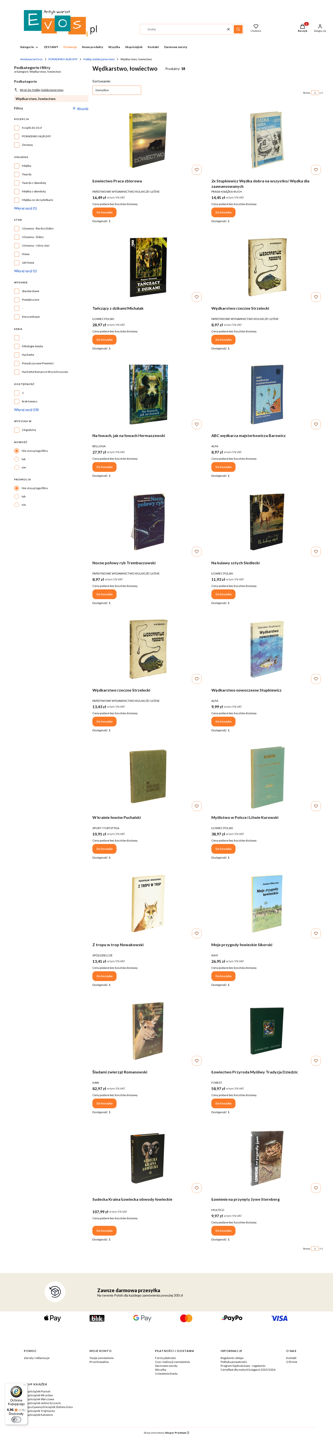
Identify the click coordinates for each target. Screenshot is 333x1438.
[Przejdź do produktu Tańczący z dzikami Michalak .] (148, 267)
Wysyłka (160, 1369)
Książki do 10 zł (32, 127)
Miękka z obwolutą (34, 191)
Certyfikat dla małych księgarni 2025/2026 (248, 1369)
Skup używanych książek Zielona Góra (48, 1407)
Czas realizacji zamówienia (172, 1362)
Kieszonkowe (31, 316)
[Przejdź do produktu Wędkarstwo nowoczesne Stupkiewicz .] (267, 649)
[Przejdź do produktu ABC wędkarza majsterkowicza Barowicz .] (267, 394)
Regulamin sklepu (232, 1358)
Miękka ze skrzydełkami (37, 200)
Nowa (25, 254)
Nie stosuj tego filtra (35, 451)
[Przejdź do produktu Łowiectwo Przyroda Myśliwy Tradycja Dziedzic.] (267, 1031)
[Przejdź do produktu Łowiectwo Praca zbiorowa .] (148, 140)
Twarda (26, 174)
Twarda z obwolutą (34, 183)
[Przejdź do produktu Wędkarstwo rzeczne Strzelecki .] (267, 267)
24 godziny (29, 430)
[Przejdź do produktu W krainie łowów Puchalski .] (148, 776)
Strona (306, 92)
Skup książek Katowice (38, 1415)
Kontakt (291, 1358)
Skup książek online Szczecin (42, 1403)
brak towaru (29, 401)
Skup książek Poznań (37, 1391)
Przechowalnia (99, 1362)
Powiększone (30, 299)
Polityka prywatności (234, 1362)
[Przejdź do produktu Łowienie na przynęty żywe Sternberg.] (267, 1158)
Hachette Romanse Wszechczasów (45, 372)
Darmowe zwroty (166, 1366)
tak (24, 459)
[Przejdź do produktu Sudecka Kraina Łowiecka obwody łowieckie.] (148, 1158)
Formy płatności (165, 1358)
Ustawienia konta (166, 1373)
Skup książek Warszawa (39, 1399)
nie (24, 467)
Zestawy (27, 145)
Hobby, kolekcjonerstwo (99, 59)
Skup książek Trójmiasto (39, 1411)
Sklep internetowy (165, 1432)
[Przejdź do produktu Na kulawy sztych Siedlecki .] (267, 521)
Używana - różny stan (35, 245)
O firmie (291, 1362)
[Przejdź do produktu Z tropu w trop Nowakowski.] (148, 903)
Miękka (26, 166)
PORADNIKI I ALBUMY (63, 59)
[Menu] (25, 1386)
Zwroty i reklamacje (36, 1358)
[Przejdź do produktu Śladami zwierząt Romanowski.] (148, 1031)
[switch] (16, 1419)
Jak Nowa (28, 262)
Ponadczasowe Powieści (38, 363)
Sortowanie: (101, 81)
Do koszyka (104, 212)
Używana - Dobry (33, 237)
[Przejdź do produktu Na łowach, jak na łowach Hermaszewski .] (148, 394)
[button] (238, 29)
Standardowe (30, 291)
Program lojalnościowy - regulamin (243, 1366)
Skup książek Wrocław (38, 1395)
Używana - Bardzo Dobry (38, 228)
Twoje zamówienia (101, 1358)
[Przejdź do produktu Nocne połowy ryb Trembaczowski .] (148, 521)
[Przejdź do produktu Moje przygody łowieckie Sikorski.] (267, 903)
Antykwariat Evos (31, 59)
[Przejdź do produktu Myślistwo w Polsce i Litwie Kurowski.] (267, 776)
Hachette (28, 355)
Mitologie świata (32, 346)
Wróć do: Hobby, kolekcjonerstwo (41, 90)
